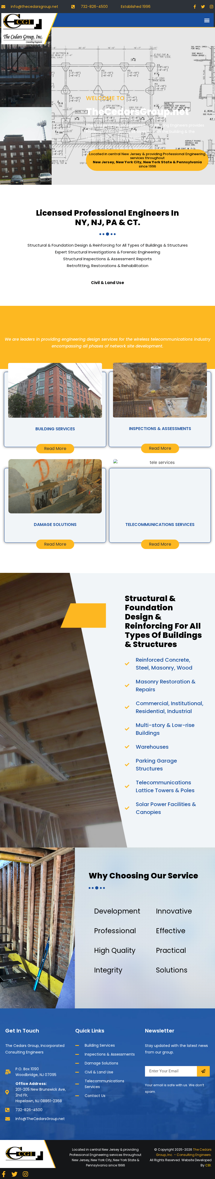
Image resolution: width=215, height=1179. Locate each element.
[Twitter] (203, 6)
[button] (206, 20)
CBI (208, 1165)
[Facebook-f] (194, 6)
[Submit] (203, 1071)
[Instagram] (211, 6)
